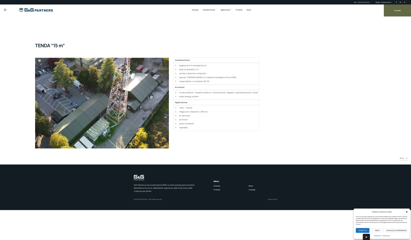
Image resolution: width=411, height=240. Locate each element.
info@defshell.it (385, 2)
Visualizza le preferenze (396, 230)
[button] (407, 212)
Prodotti (239, 10)
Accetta (362, 230)
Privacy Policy (386, 235)
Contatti (397, 10)
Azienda (195, 10)
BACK (402, 158)
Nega (377, 230)
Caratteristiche (209, 10)
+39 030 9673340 (363, 2)
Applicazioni (225, 10)
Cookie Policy (377, 235)
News (249, 10)
